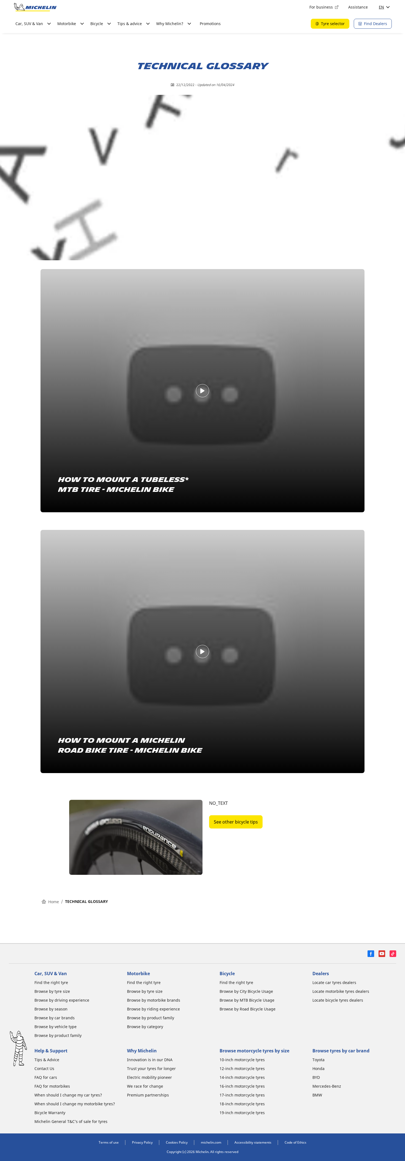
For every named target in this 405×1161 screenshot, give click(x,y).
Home (53, 901)
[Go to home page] (35, 7)
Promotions (210, 23)
